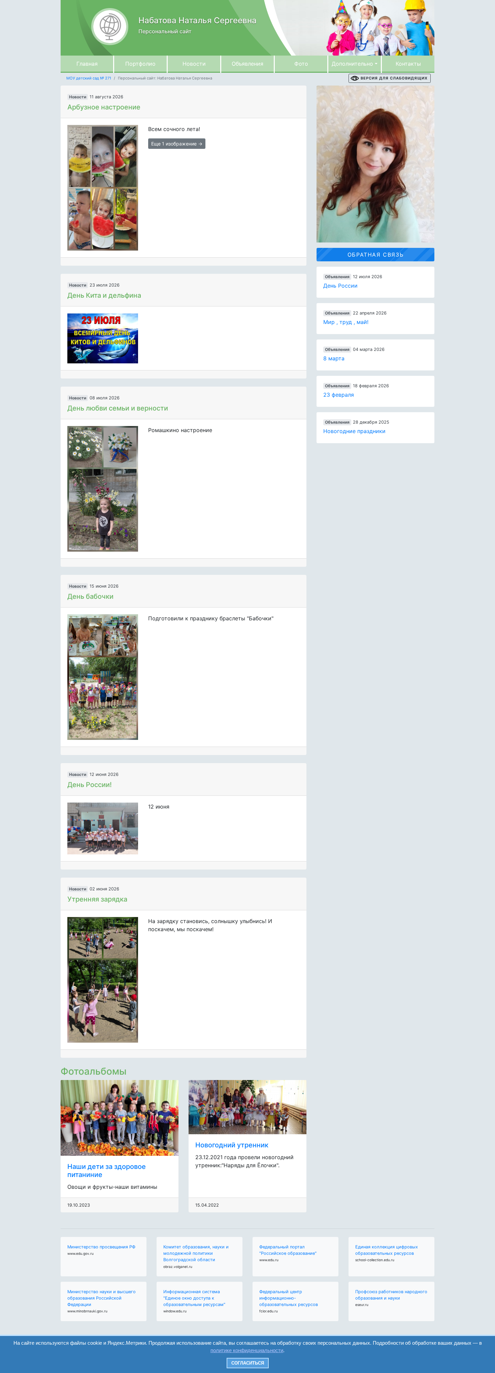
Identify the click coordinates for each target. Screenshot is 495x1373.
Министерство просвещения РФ (101, 1246)
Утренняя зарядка (97, 899)
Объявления (247, 63)
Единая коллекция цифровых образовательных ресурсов (386, 1250)
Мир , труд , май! (345, 322)
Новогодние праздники (354, 431)
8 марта (333, 358)
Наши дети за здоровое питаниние (106, 1171)
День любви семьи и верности (117, 408)
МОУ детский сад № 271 (88, 78)
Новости (194, 63)
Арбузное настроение (103, 107)
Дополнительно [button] (352, 63)
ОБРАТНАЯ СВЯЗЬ (375, 254)
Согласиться (247, 1363)
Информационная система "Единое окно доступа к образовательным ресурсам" (194, 1298)
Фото (301, 63)
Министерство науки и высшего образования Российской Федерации (101, 1298)
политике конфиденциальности (246, 1350)
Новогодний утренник (231, 1145)
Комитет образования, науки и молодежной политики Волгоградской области (196, 1253)
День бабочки (90, 596)
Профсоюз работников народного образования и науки (391, 1295)
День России (340, 285)
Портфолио (140, 63)
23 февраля (338, 394)
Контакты (408, 63)
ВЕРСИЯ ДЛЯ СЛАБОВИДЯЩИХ (394, 78)
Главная (87, 63)
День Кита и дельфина (104, 295)
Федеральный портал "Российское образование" (288, 1250)
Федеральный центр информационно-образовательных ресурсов (288, 1298)
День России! (89, 785)
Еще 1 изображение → (176, 143)
